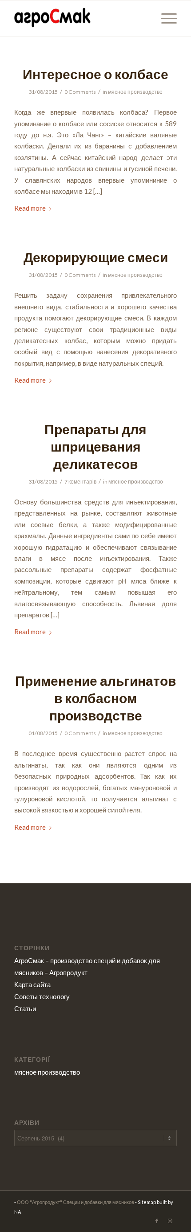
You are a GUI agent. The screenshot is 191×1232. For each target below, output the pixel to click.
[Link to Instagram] (170, 1221)
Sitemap (147, 1202)
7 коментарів (80, 481)
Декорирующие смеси (96, 257)
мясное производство (135, 91)
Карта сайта (32, 984)
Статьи (25, 1008)
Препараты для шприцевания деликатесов (95, 446)
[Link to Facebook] (156, 1221)
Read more (30, 208)
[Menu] (164, 18)
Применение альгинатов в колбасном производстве (95, 697)
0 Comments (80, 91)
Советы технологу (42, 996)
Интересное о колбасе (95, 74)
